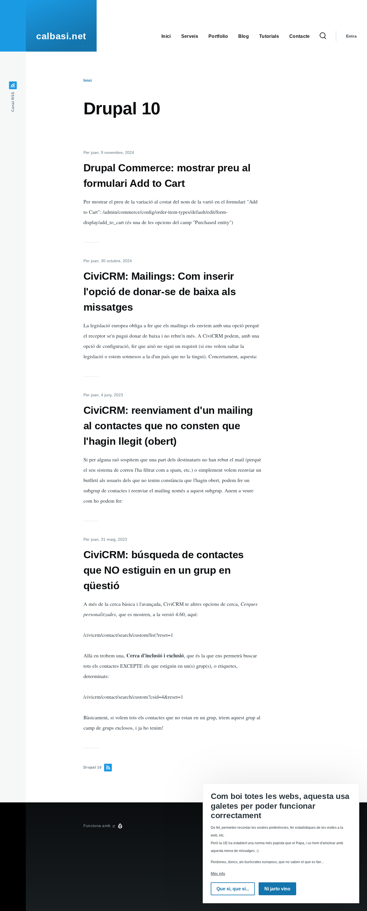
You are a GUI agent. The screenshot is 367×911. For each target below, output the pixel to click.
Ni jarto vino (277, 888)
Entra (351, 36)
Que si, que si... (232, 888)
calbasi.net (61, 36)
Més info (218, 873)
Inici (87, 80)
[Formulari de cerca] (323, 36)
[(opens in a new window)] (114, 825)
